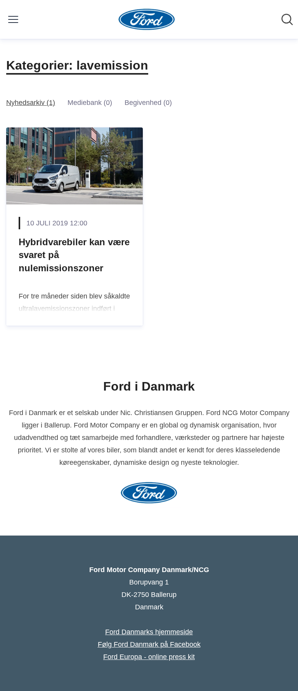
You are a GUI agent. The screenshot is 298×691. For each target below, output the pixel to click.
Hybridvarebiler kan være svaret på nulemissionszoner (74, 255)
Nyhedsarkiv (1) (30, 102)
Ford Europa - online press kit (149, 657)
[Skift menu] (13, 19)
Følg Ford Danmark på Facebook (149, 644)
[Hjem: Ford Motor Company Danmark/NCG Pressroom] (146, 19)
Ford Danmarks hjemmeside (149, 632)
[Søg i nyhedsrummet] (287, 19)
